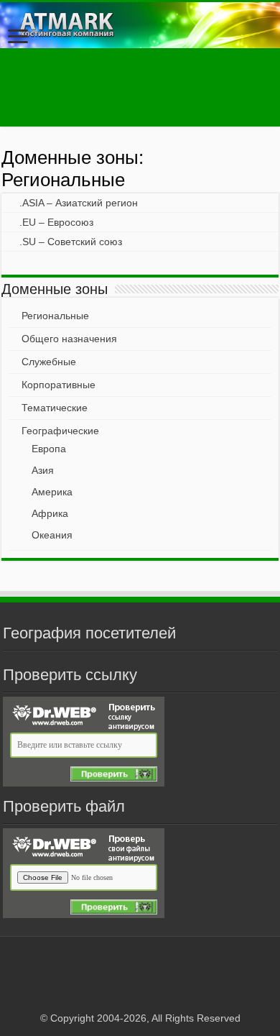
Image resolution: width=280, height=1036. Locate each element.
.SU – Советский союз (70, 241)
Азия (43, 470)
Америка (52, 492)
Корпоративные (58, 384)
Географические (60, 430)
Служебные (49, 361)
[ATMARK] (140, 25)
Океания (52, 535)
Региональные (55, 315)
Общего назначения (69, 338)
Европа (49, 448)
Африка (50, 513)
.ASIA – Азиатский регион (78, 202)
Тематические (55, 407)
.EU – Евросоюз (56, 222)
